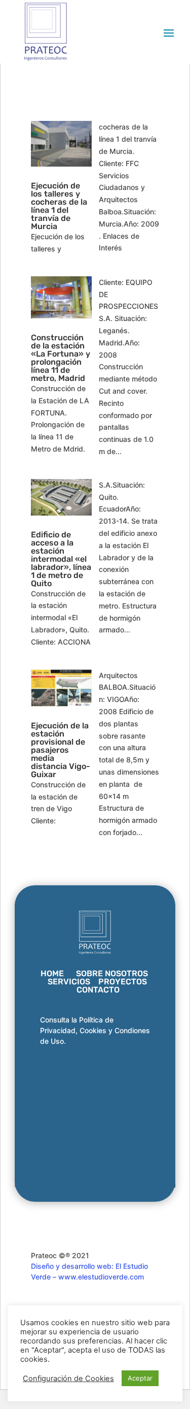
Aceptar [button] (140, 1378)
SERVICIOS (69, 981)
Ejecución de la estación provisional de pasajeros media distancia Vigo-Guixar (60, 750)
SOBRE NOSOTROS (112, 973)
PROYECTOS (122, 981)
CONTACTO (98, 990)
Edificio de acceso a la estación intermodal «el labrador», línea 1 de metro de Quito (61, 559)
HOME (52, 973)
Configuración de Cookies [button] (68, 1378)
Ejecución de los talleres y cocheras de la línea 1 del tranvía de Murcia (59, 206)
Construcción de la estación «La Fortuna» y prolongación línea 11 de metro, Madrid (60, 358)
